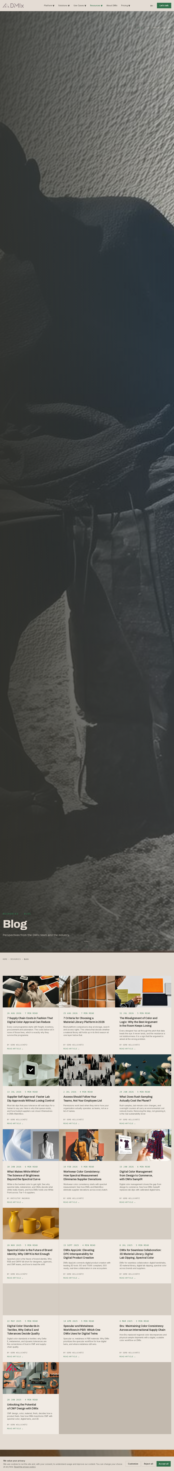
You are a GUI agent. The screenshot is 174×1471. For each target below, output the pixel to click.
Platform (49, 5)
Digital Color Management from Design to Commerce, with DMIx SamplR (136, 1175)
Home (5, 959)
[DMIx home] (13, 5)
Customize (133, 1464)
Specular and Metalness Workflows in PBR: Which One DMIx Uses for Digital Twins (81, 1329)
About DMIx (111, 5)
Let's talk (164, 5)
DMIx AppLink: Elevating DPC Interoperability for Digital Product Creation (78, 1254)
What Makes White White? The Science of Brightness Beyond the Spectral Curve (23, 1175)
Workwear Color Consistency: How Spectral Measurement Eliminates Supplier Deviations (82, 1175)
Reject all (148, 1464)
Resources (96, 5)
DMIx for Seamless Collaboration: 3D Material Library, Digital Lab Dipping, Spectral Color (140, 1254)
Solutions (64, 5)
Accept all (163, 1464)
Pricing (125, 5)
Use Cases (80, 5)
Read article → (15, 1049)
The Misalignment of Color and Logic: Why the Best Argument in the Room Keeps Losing (138, 1022)
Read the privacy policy (24, 1467)
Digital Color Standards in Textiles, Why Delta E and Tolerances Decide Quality (23, 1329)
